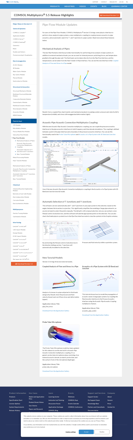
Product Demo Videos (36, 402)
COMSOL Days (73, 400)
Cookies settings (71, 432)
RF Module (16, 68)
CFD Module (17, 125)
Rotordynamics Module (20, 109)
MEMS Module (17, 115)
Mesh (14, 48)
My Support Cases (94, 400)
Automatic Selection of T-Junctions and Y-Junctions (25, 150)
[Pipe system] (100, 281)
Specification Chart (15, 400)
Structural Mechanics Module (22, 91)
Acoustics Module (18, 112)
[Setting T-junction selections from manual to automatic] (60, 231)
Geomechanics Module (20, 102)
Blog (104, 6)
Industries (69, 6)
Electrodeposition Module (21, 197)
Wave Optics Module (19, 71)
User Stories (33, 406)
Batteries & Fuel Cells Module (22, 194)
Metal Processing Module (21, 157)
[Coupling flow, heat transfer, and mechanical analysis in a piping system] (80, 88)
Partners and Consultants (96, 407)
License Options (14, 404)
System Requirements (16, 407)
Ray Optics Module (19, 74)
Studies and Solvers (19, 52)
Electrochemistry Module (21, 203)
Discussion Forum (54, 404)
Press (109, 404)
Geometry (16, 45)
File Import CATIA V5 (21, 259)
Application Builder (19, 36)
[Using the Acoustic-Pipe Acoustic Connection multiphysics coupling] (80, 163)
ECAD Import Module (19, 236)
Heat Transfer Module (20, 160)
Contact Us (111, 407)
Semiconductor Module (20, 81)
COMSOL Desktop (19, 42)
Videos (82, 6)
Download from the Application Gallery (55, 311)
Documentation (93, 410)
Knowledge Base (93, 404)
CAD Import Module (19, 230)
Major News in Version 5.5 (22, 24)
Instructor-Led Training (56, 400)
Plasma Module (17, 78)
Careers (110, 400)
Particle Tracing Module (20, 213)
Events (94, 6)
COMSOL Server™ (18, 39)
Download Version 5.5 (110, 15)
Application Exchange (56, 407)
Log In (121, 2)
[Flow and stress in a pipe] (60, 279)
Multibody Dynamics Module (21, 105)
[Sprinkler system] (100, 230)
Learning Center (119, 6)
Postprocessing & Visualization (22, 55)
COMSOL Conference (75, 407)
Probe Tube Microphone (67, 134)
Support (95, 2)
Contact (104, 2)
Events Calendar (73, 404)
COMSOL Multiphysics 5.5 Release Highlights (44, 15)
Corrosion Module (18, 200)
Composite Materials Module (22, 99)
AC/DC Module (17, 65)
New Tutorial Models (23, 154)
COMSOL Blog (53, 410)
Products (55, 6)
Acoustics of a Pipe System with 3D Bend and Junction (97, 134)
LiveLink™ (19, 226)
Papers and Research (36, 409)
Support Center (93, 397)
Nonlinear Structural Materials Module (22, 95)
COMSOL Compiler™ (19, 32)
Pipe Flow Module (19, 138)
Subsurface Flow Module (20, 135)
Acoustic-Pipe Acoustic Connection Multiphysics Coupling (24, 145)
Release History (14, 410)
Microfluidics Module (19, 128)
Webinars (71, 397)
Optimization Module (19, 216)
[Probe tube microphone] (60, 335)
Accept (86, 432)
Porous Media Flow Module (21, 131)
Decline (102, 432)
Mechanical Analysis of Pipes (26, 141)
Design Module (17, 233)
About (109, 397)
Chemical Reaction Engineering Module (22, 189)
